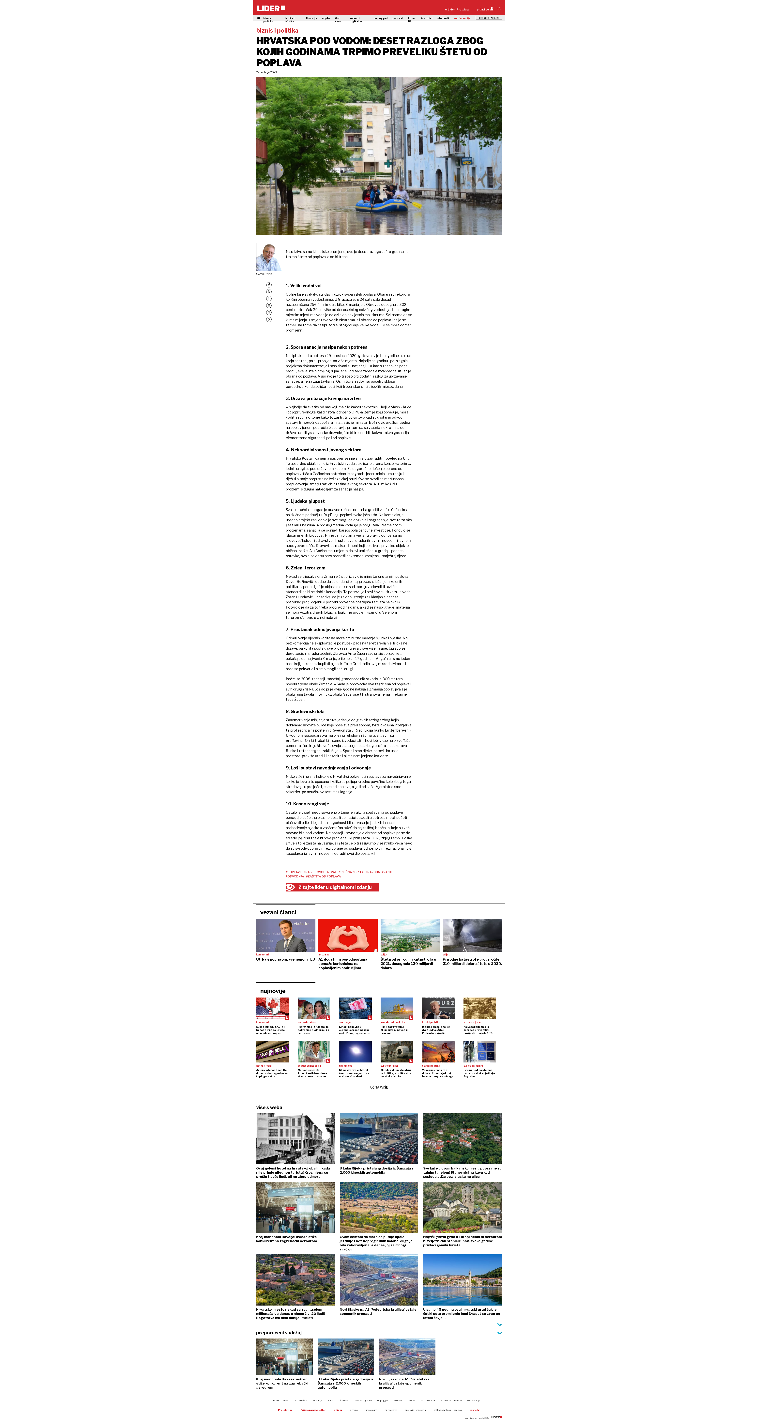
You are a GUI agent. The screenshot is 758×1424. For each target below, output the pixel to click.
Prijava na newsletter (313, 1410)
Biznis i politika (280, 1400)
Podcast (398, 1400)
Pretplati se (285, 1410)
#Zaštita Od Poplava (323, 876)
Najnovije (273, 990)
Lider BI (411, 20)
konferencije (462, 18)
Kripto (331, 1400)
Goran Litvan (264, 273)
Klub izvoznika (427, 1400)
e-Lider (450, 9)
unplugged (381, 18)
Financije (317, 1400)
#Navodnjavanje (379, 872)
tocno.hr (475, 1410)
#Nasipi (309, 872)
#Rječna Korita (351, 872)
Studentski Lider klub (451, 1400)
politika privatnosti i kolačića (448, 1410)
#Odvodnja (295, 876)
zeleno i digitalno (356, 20)
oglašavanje (391, 1410)
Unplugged (382, 1400)
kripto (326, 18)
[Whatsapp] (269, 312)
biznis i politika (268, 20)
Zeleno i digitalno (363, 1400)
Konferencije (473, 1400)
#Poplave (294, 872)
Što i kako (344, 1400)
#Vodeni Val (327, 872)
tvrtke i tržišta (290, 20)
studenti (443, 18)
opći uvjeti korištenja (415, 1410)
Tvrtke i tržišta (301, 1400)
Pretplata (463, 9)
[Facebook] (269, 284)
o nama (354, 1410)
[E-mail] (269, 305)
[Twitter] (269, 291)
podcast (397, 18)
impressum (371, 1410)
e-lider (338, 1410)
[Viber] (269, 319)
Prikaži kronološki (489, 17)
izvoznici (426, 18)
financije (311, 18)
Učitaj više (379, 1087)
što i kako (338, 20)
